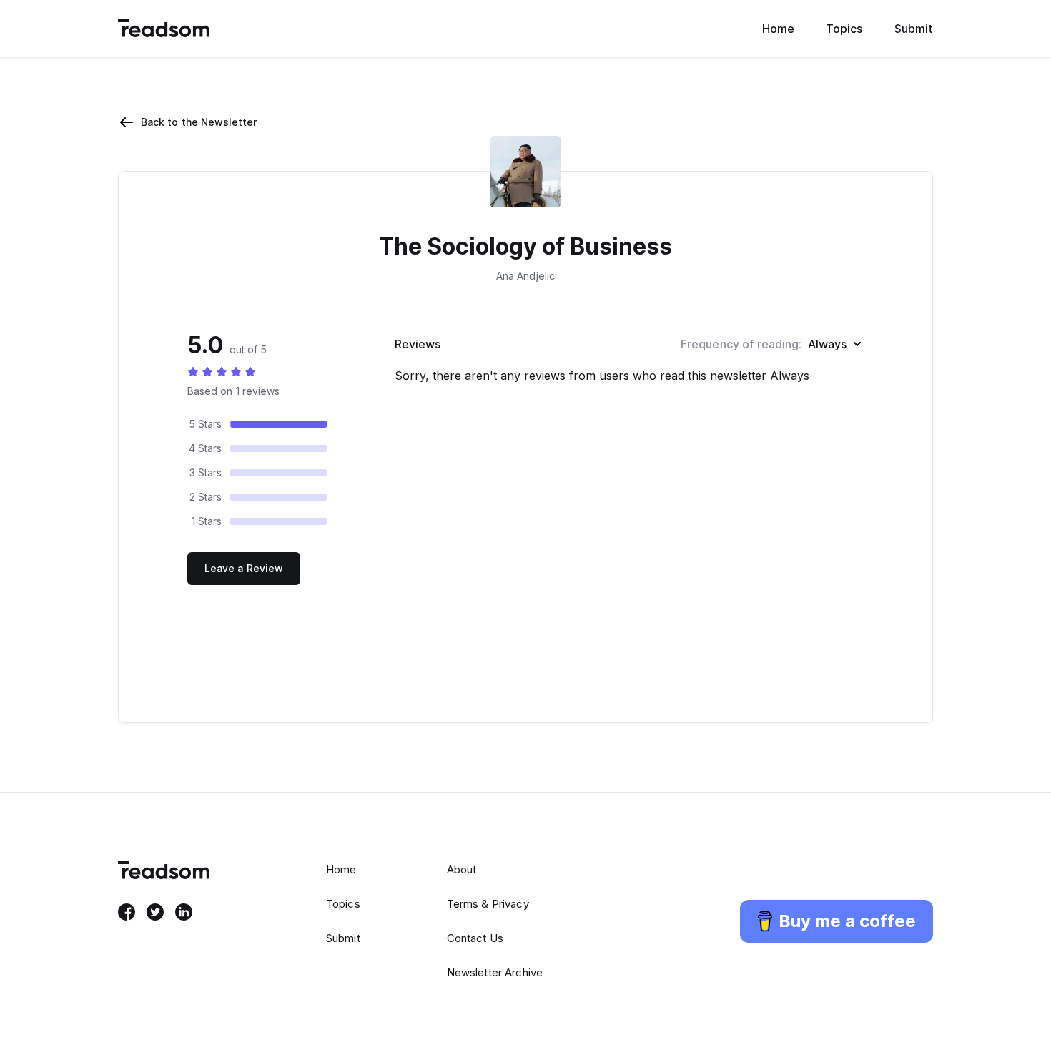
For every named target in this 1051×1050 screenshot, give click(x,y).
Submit (913, 28)
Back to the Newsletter (199, 122)
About (462, 869)
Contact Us (475, 938)
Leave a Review (243, 568)
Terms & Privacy (488, 904)
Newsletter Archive (495, 972)
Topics (844, 28)
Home (778, 28)
